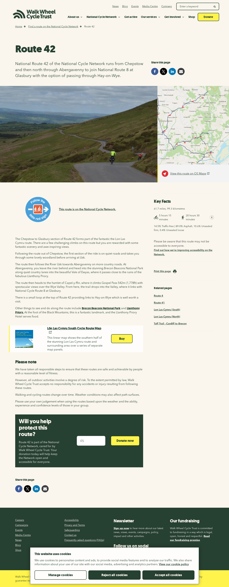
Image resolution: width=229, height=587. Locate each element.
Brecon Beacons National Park (101, 308)
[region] (114, 567)
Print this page (162, 271)
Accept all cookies (168, 575)
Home (18, 26)
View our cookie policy (174, 564)
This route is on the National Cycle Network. (87, 209)
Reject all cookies (114, 575)
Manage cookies (60, 575)
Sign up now (121, 528)
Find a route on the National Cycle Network (53, 26)
